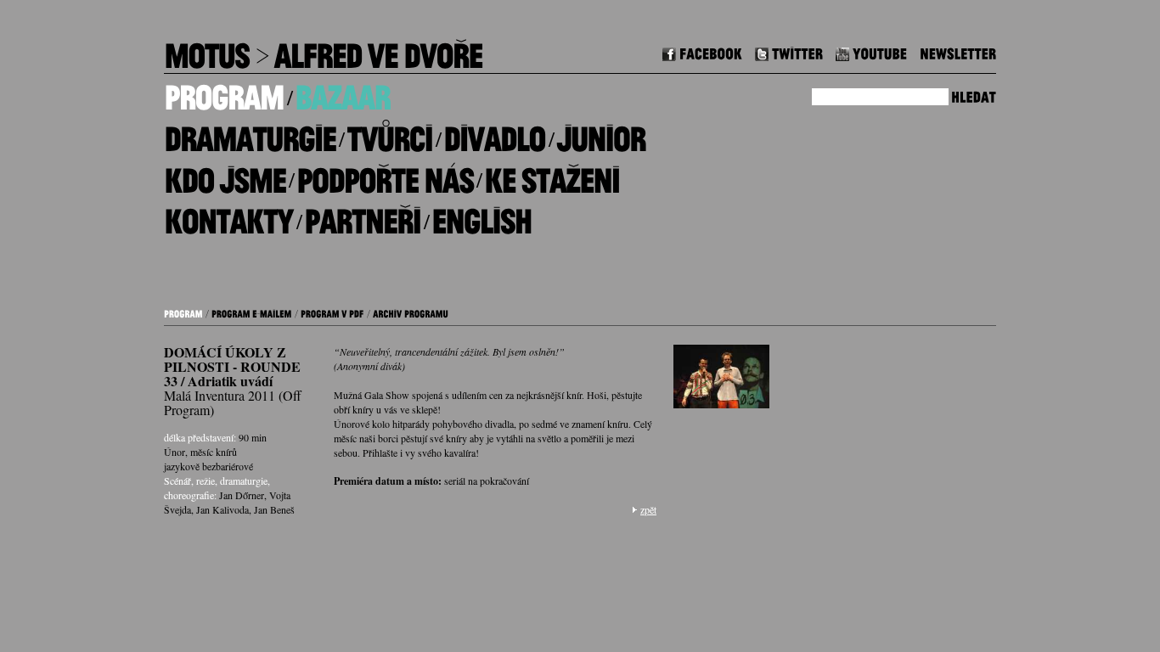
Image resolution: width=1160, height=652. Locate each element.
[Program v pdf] (332, 311)
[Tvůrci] (389, 133)
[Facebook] (702, 51)
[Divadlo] (494, 133)
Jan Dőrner (241, 495)
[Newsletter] (958, 51)
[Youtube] (871, 51)
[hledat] (973, 94)
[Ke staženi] (551, 173)
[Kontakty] (228, 215)
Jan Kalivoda (222, 509)
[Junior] (600, 133)
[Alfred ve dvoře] (377, 49)
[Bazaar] (342, 91)
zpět (648, 509)
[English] (481, 215)
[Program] (224, 91)
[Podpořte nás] (384, 173)
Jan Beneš (274, 509)
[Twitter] (789, 51)
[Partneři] (362, 215)
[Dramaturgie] (249, 133)
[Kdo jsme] (224, 173)
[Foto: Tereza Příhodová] (721, 381)
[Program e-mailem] (251, 311)
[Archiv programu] (410, 311)
